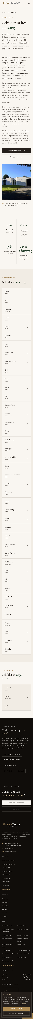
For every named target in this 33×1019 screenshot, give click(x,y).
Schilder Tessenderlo (8, 954)
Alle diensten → (7, 889)
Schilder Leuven (7, 957)
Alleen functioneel (16, 1013)
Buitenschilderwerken (12, 760)
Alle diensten (6, 885)
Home (4, 12)
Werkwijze (5, 902)
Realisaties (5, 906)
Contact (16, 809)
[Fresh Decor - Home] (11, 3)
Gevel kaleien (6, 875)
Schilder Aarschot (7, 961)
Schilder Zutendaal (23, 954)
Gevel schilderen (10, 765)
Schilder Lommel (7, 938)
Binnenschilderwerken (12, 754)
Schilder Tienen (22, 957)
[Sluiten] (29, 994)
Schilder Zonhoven (23, 929)
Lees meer (23, 1003)
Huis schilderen (6, 878)
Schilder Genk (21, 926)
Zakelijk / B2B (6, 868)
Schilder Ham (21, 944)
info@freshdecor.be (11, 851)
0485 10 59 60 (18, 157)
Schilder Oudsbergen (23, 950)
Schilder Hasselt (7, 926)
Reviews (4, 909)
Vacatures (5, 913)
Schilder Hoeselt (7, 950)
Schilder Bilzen (6, 935)
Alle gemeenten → (8, 965)
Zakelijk (21, 771)
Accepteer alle (16, 1008)
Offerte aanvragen (15, 150)
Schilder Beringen (22, 935)
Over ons (5, 899)
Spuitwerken (8, 771)
